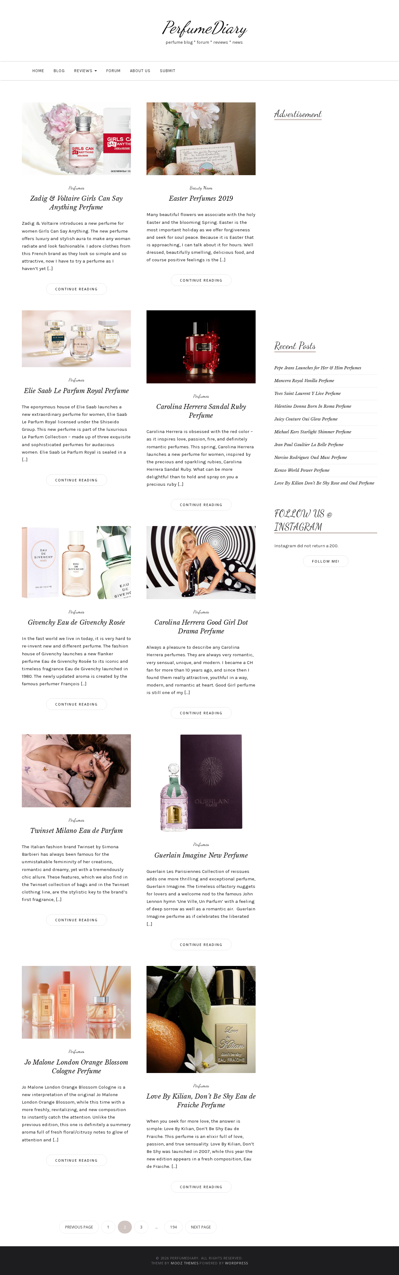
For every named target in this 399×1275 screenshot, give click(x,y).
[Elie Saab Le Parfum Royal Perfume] (76, 338)
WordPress (236, 1263)
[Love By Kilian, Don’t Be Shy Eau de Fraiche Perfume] (201, 1019)
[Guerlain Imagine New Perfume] (201, 782)
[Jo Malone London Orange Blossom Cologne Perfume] (76, 1002)
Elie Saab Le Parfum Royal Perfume (76, 391)
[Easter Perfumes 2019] (201, 138)
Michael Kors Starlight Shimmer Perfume (312, 432)
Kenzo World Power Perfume (301, 470)
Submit (167, 70)
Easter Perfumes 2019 (201, 198)
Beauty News (201, 187)
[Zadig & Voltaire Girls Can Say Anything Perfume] (76, 138)
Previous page (79, 1227)
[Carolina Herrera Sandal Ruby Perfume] (201, 346)
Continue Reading (76, 289)
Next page (201, 1227)
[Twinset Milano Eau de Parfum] (76, 770)
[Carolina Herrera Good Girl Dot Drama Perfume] (201, 562)
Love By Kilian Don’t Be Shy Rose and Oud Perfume (324, 483)
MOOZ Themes (185, 1263)
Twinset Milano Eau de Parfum (76, 830)
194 (173, 1227)
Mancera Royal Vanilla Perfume (304, 380)
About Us (140, 70)
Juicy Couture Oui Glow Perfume (306, 419)
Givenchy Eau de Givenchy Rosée (76, 622)
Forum (113, 70)
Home (37, 70)
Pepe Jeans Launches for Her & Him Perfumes (317, 368)
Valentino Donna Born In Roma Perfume (312, 406)
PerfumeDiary (204, 27)
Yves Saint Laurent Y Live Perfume (307, 393)
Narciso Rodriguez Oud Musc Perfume (310, 457)
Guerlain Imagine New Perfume (201, 855)
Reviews (84, 70)
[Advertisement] (299, 223)
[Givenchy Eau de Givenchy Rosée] (76, 562)
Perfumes (76, 187)
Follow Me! (325, 561)
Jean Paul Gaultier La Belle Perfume (309, 444)
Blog (59, 70)
